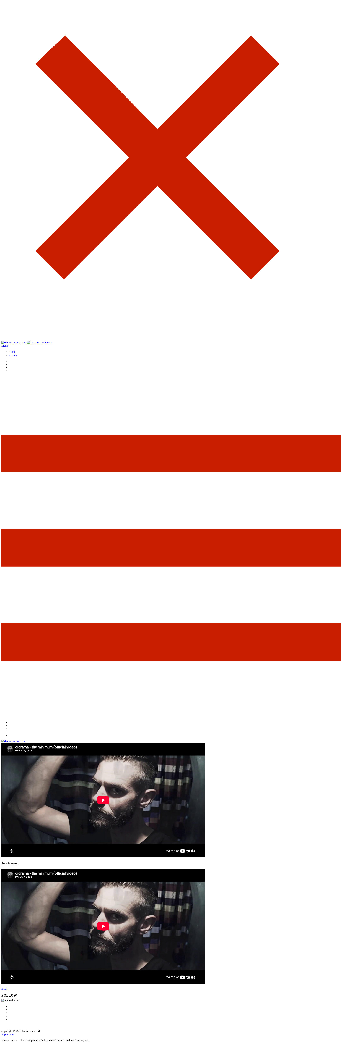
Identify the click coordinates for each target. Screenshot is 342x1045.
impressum (7, 1034)
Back (4, 988)
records (13, 354)
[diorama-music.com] (26, 342)
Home (12, 351)
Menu (4, 345)
